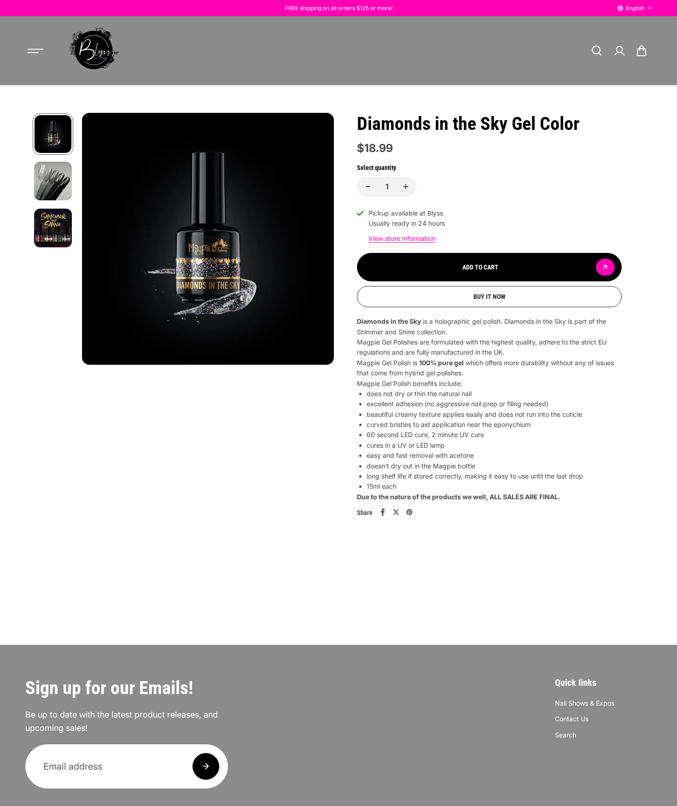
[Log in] (619, 51)
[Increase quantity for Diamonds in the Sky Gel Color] (405, 186)
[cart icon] (641, 51)
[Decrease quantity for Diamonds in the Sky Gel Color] (368, 186)
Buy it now (489, 296)
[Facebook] (382, 512)
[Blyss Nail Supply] (94, 51)
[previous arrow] (100, 271)
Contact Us (572, 719)
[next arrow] (316, 271)
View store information (402, 238)
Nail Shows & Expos (584, 703)
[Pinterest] (409, 512)
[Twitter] (396, 512)
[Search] (596, 51)
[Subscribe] (206, 766)
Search (565, 735)
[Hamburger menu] (35, 51)
